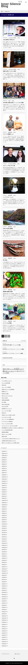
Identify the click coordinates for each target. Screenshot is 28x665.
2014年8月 (4, 600)
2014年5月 (4, 607)
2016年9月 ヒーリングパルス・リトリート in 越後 (13, 353)
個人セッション (8, 371)
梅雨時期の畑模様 (5, 432)
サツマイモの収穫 (7, 323)
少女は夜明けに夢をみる (9, 39)
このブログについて (5, 653)
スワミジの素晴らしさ (8, 134)
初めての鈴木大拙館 (5, 404)
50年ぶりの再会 (5, 397)
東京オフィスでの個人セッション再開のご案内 (10, 442)
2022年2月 (4, 451)
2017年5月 (4, 532)
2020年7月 (4, 461)
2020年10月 (4, 455)
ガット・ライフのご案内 (6, 410)
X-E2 (16, 368)
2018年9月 (4, 506)
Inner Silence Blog (13, 663)
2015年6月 (4, 581)
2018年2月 (4, 521)
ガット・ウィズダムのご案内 (7, 423)
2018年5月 (4, 515)
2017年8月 (4, 528)
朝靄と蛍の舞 (4, 436)
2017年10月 (4, 523)
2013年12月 (4, 615)
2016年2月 (4, 564)
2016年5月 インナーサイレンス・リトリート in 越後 (13, 349)
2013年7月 (4, 626)
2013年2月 (4, 637)
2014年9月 (4, 598)
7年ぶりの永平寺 (5, 406)
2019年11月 (4, 476)
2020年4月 (4, 468)
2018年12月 (4, 500)
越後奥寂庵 (10, 132)
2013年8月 (4, 624)
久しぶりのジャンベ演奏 (6, 417)
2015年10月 (4, 573)
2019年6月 (4, 487)
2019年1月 (4, 498)
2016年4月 (4, 560)
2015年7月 (4, 579)
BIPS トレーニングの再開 (6, 434)
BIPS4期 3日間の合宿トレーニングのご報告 (13, 102)
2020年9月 (4, 457)
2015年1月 (4, 590)
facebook (21, 2)
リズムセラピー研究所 (12, 37)
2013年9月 (4, 622)
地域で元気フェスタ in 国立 (9, 71)
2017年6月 (4, 530)
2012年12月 (4, 641)
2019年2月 (4, 496)
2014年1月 (4, 613)
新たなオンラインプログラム (7, 395)
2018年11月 (4, 502)
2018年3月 (4, 519)
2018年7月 (4, 511)
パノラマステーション (8, 197)
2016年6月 (4, 555)
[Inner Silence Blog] (11, 5)
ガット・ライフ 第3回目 (6, 387)
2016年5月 (4, 558)
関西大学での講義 (5, 393)
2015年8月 (4, 577)
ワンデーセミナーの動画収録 (7, 421)
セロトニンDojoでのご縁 (9, 165)
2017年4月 (4, 534)
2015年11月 (4, 570)
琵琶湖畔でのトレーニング (7, 408)
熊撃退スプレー (5, 391)
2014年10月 (4, 596)
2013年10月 (4, 620)
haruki (19, 37)
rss (19, 2)
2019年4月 (4, 491)
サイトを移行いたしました (7, 380)
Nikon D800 (12, 369)
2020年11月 (4, 453)
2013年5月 (4, 630)
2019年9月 (4, 481)
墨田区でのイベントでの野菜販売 (8, 389)
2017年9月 (4, 526)
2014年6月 (4, 605)
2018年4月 (4, 517)
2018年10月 (4, 504)
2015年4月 (4, 585)
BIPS (9, 100)
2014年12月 (4, 592)
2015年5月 (4, 583)
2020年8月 (4, 459)
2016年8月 (4, 551)
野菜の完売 (4, 385)
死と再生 (5, 260)
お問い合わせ (17, 653)
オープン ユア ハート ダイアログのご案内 (9, 425)
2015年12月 (4, 568)
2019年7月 (4, 485)
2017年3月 (4, 536)
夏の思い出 (4, 412)
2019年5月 (4, 489)
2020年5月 (4, 466)
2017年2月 (4, 538)
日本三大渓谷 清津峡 (8, 228)
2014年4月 (4, 609)
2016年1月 (4, 566)
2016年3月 (4, 562)
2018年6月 (4, 513)
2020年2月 (4, 470)
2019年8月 (4, 483)
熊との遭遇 (4, 402)
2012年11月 (4, 643)
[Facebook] (14, 658)
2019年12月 (4, 474)
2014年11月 (4, 594)
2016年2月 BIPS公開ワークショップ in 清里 (11, 344)
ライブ (21, 369)
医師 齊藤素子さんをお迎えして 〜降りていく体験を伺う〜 (13, 427)
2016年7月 (4, 553)
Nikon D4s (6, 369)
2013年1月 (4, 639)
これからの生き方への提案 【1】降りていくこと (11, 438)
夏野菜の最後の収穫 (7, 291)
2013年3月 (4, 635)
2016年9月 (4, 549)
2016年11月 (4, 545)
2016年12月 (4, 543)
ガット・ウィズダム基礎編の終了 (8, 419)
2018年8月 (4, 508)
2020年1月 (4, 472)
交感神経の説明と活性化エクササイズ (9, 440)
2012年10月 (4, 645)
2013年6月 (4, 628)
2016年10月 (4, 547)
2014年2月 (4, 611)
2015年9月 (4, 575)
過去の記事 (24, 340)
